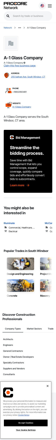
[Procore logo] (15, 4)
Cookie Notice (23, 415)
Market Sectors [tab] (34, 328)
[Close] (47, 386)
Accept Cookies (25, 423)
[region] (25, 410)
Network (11, 7)
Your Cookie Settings (26, 430)
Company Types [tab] (13, 328)
